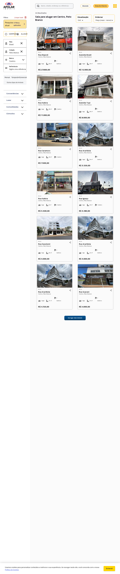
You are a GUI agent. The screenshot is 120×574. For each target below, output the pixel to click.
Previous (41, 39)
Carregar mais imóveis (75, 318)
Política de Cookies (12, 570)
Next (68, 39)
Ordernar (99, 17)
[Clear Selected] (21, 43)
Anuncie (85, 6)
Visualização (82, 17)
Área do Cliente (101, 6)
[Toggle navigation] (115, 6)
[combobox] (17, 45)
